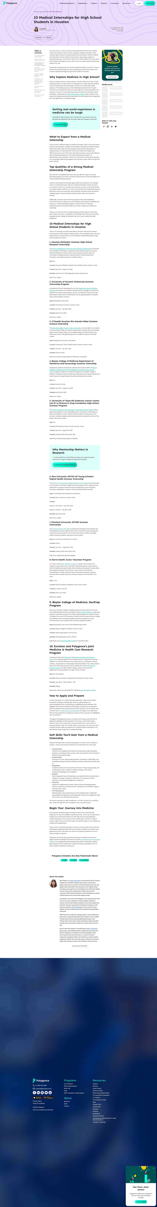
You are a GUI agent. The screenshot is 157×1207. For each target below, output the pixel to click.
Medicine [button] (39, 37)
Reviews (95, 1111)
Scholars (95, 1109)
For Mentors (96, 1097)
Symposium (96, 1113)
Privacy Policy (37, 1101)
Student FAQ (97, 1104)
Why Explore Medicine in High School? (39, 56)
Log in (139, 3)
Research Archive (98, 1116)
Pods (65, 1090)
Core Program (68, 1084)
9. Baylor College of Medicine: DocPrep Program (39, 75)
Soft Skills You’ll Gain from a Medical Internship (39, 91)
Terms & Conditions (39, 1103)
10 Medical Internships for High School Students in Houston (39, 69)
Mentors (95, 1086)
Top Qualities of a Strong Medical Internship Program (39, 64)
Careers (66, 1106)
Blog (94, 1102)
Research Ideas (98, 1090)
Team (65, 1104)
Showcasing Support (70, 1086)
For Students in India (99, 1100)
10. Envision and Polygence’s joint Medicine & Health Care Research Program (38, 81)
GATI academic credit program (74, 1093)
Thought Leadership (99, 1122)
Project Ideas (97, 1088)
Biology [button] (48, 37)
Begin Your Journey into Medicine (39, 95)
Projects (95, 1084)
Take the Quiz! (112, 77)
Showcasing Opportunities (101, 1093)
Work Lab (67, 1088)
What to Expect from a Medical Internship (39, 59)
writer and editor (75, 880)
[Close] (153, 1168)
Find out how (141, 1202)
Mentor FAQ (96, 1107)
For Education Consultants (101, 1095)
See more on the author (79, 946)
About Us (67, 1101)
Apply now (149, 3)
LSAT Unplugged (77, 907)
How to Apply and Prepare (38, 87)
